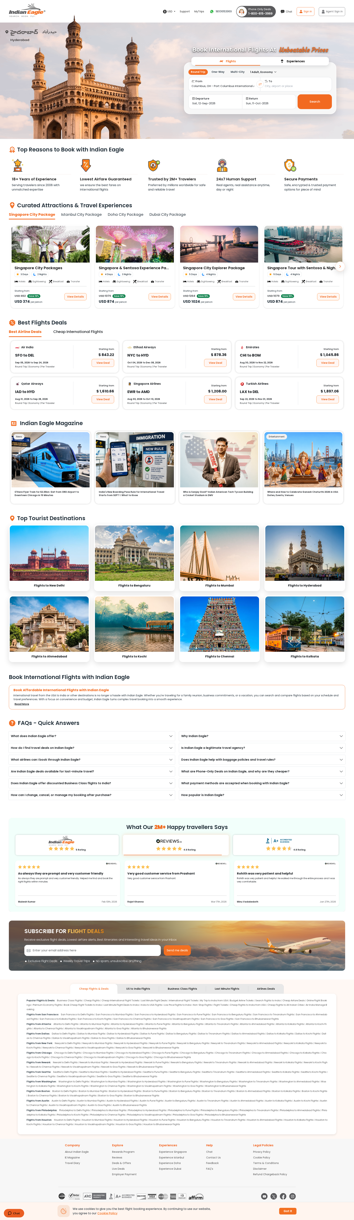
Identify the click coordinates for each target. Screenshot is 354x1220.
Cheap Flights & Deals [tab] (94, 989)
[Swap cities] (260, 84)
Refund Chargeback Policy (270, 1174)
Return (253, 98)
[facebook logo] (283, 1196)
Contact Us (213, 1157)
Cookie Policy (261, 1157)
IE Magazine (72, 1157)
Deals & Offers (121, 1163)
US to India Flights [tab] (138, 989)
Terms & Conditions (266, 1163)
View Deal (103, 362)
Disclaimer (260, 1169)
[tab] (227, 61)
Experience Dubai (170, 1169)
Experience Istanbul (171, 1157)
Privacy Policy (261, 1152)
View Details (75, 297)
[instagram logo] (292, 1196)
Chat (209, 1152)
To (270, 81)
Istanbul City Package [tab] (81, 214)
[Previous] (14, 266)
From (198, 81)
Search (315, 102)
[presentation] (227, 61)
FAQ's (209, 1169)
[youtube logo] (264, 1196)
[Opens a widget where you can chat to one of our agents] (14, 1213)
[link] (49, 558)
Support (185, 11)
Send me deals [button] (177, 950)
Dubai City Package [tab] (167, 214)
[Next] (340, 266)
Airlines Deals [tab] (266, 989)
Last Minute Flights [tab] (227, 989)
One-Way (217, 72)
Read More (22, 704)
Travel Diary (72, 1163)
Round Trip (198, 72)
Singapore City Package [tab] (32, 214)
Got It (288, 1211)
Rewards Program (123, 1152)
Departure (202, 98)
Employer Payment (124, 1174)
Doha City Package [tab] (125, 214)
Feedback (212, 1163)
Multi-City (237, 72)
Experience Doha (170, 1163)
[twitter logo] (273, 1196)
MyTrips (199, 11)
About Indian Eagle (77, 1152)
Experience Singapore (173, 1152)
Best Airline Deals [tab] (25, 331)
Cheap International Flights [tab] (78, 331)
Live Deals (118, 1169)
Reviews (117, 1157)
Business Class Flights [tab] (182, 989)
